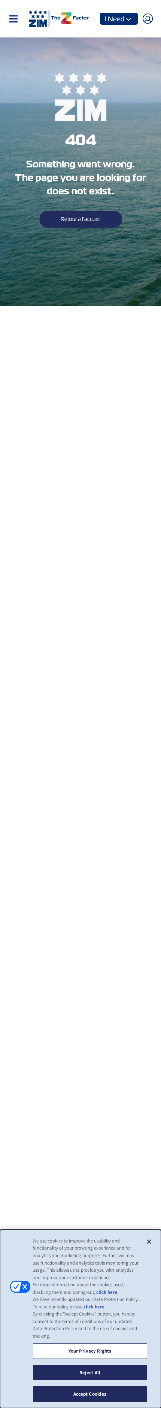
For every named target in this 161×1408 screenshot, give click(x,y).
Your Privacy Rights (90, 1351)
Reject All (89, 1372)
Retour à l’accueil (81, 219)
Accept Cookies (90, 1394)
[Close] (149, 1241)
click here (106, 1292)
